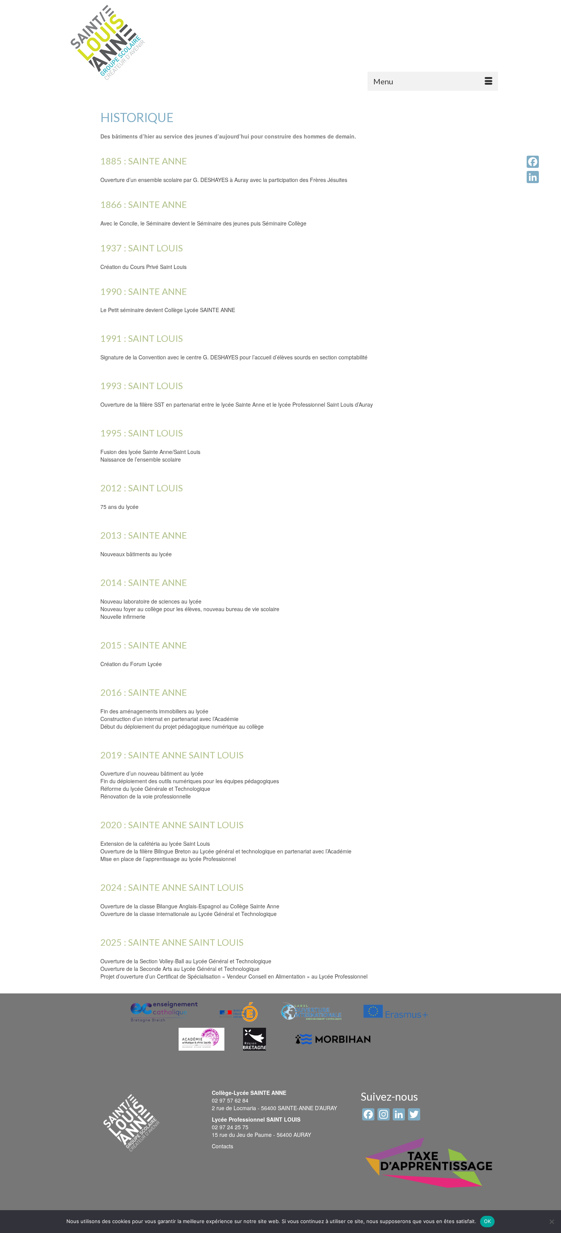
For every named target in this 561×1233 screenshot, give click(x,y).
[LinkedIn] (532, 177)
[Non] (551, 1221)
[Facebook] (532, 161)
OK (487, 1221)
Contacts (222, 1146)
